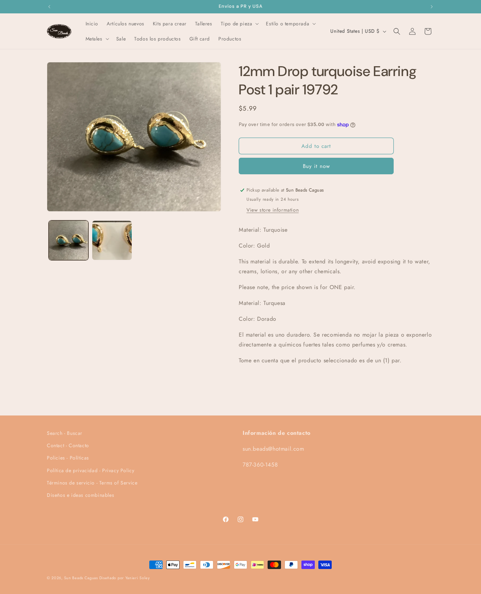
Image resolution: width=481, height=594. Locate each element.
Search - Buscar (64, 433)
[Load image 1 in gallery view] (68, 240)
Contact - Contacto (68, 445)
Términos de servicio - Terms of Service (92, 482)
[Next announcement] (431, 6)
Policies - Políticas (68, 457)
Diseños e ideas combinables (80, 495)
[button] (239, 23)
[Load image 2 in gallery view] (112, 240)
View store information (272, 209)
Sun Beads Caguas (81, 578)
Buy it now (316, 166)
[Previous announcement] (49, 6)
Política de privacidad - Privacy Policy (90, 470)
